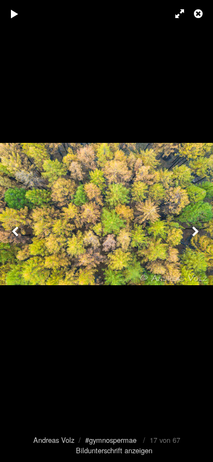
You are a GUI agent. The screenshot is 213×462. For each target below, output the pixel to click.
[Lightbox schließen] (199, 13)
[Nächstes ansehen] (196, 231)
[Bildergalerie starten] (14, 13)
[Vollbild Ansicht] (175, 13)
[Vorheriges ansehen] (16, 231)
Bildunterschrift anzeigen (114, 450)
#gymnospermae (111, 440)
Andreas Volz (53, 440)
